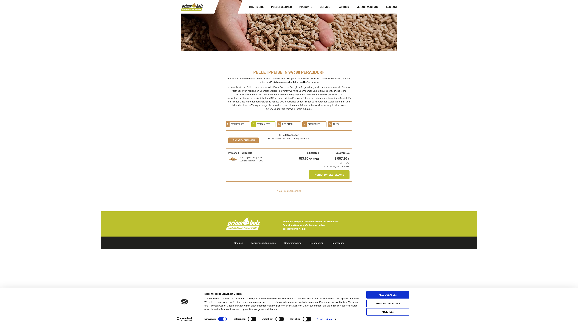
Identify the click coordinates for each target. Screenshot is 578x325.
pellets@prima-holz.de (295, 228)
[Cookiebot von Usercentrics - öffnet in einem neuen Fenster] (184, 319)
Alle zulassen (388, 295)
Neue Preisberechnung (289, 190)
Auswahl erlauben (388, 303)
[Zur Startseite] (192, 7)
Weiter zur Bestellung (329, 174)
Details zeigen (324, 319)
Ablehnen (388, 312)
